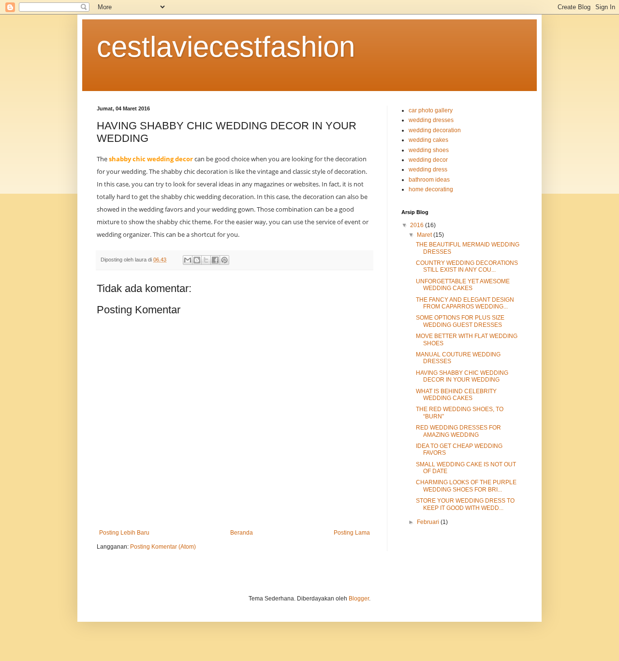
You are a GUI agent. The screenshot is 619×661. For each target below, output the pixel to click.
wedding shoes (429, 150)
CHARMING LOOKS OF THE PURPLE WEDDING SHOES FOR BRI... (466, 485)
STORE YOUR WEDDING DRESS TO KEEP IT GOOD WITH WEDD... (465, 504)
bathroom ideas (429, 179)
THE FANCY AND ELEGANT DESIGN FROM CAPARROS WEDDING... (465, 303)
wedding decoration (435, 130)
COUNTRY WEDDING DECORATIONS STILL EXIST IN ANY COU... (467, 266)
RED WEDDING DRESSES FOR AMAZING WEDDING (458, 431)
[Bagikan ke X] (206, 260)
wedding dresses (431, 120)
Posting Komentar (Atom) (163, 546)
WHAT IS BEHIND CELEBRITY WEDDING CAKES (456, 394)
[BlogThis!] (197, 260)
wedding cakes (428, 140)
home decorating (431, 189)
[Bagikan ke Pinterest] (224, 260)
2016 (417, 225)
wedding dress (428, 169)
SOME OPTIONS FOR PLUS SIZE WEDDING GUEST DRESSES (460, 321)
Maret (425, 234)
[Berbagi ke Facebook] (215, 260)
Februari (429, 522)
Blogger (359, 598)
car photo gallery (431, 110)
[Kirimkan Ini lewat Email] (187, 260)
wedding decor (428, 159)
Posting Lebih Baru (124, 532)
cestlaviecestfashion (226, 47)
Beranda (241, 532)
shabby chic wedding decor (151, 158)
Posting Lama (352, 532)
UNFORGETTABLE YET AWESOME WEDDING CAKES (463, 285)
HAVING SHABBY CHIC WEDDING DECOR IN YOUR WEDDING (462, 376)
